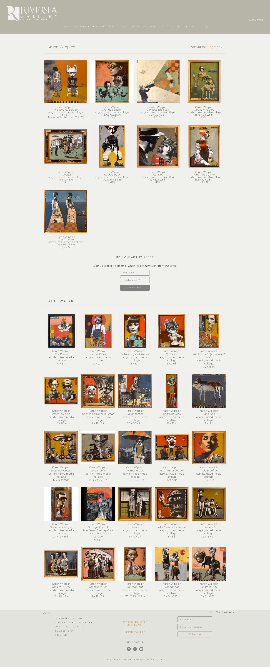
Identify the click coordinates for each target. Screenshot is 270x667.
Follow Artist (135, 288)
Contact (62, 635)
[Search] (206, 26)
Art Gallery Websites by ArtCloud (145, 659)
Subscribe (195, 634)
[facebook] (135, 649)
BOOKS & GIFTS (135, 632)
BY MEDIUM (134, 624)
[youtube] (141, 649)
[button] (82, 26)
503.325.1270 (64, 631)
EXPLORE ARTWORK (134, 622)
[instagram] (129, 649)
